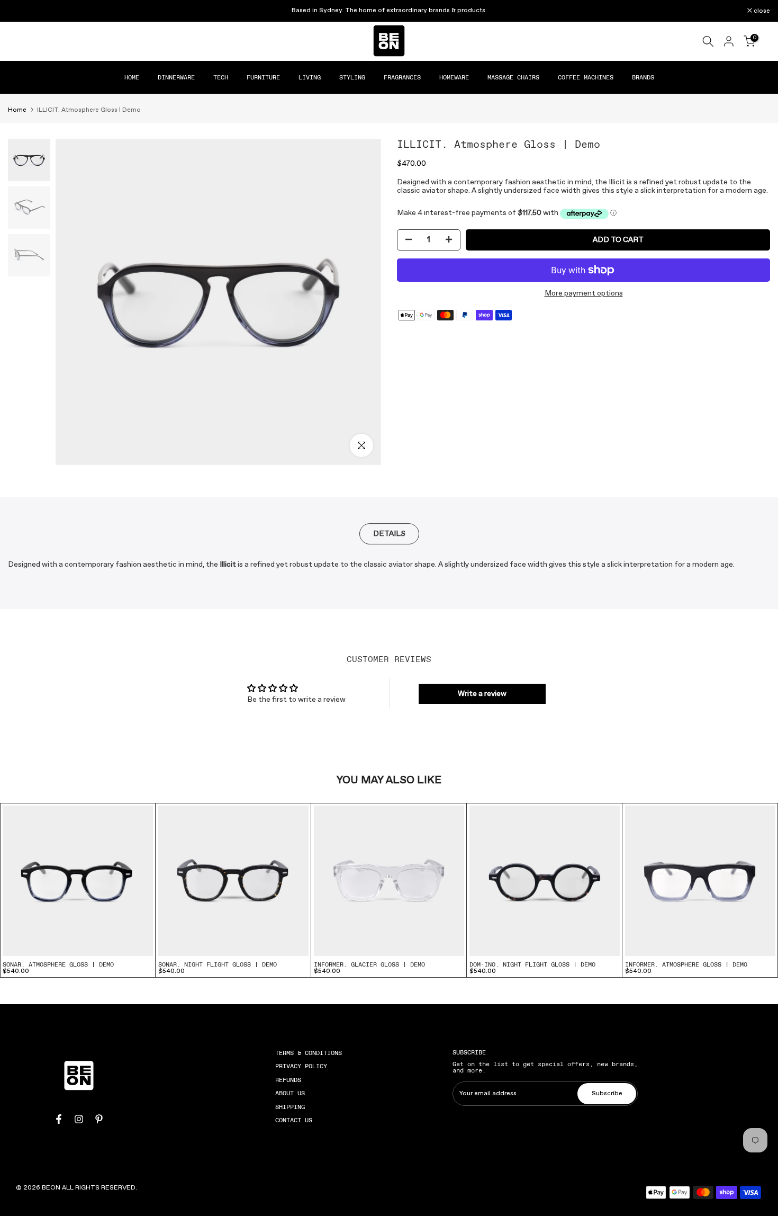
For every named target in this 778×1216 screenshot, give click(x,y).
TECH (220, 77)
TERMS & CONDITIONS (308, 1053)
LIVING (309, 77)
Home (17, 110)
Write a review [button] (482, 694)
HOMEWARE (454, 77)
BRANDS (643, 77)
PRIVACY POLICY (301, 1066)
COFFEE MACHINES (585, 77)
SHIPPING (290, 1107)
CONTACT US (293, 1120)
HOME (131, 77)
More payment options (584, 293)
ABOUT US (290, 1093)
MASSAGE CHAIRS (513, 77)
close (22, 11)
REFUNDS (288, 1080)
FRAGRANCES (402, 77)
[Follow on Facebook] (59, 1119)
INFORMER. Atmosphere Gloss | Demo (686, 964)
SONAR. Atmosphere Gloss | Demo (58, 964)
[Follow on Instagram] (79, 1119)
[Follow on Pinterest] (99, 1119)
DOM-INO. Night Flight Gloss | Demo (532, 964)
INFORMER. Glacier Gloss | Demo (369, 964)
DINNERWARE (176, 77)
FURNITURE (263, 77)
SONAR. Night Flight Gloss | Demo (217, 964)
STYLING (352, 77)
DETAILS (389, 534)
